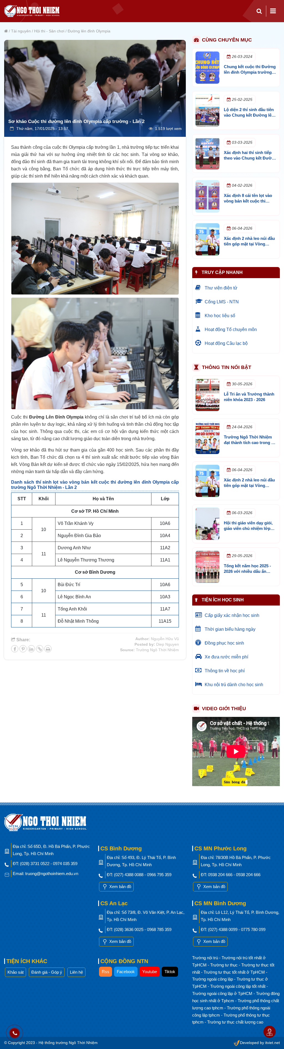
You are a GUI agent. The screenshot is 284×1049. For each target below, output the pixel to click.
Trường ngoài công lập (213, 979)
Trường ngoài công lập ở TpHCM (222, 993)
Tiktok (169, 971)
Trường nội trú (205, 957)
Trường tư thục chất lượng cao (235, 1022)
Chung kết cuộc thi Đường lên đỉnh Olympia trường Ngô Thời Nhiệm (250, 72)
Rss (105, 971)
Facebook (126, 971)
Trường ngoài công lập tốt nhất (238, 986)
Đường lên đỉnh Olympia (89, 31)
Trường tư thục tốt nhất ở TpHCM (235, 972)
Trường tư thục (224, 965)
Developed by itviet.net (260, 1043)
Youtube (149, 971)
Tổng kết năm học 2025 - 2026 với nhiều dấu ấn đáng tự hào (247, 571)
